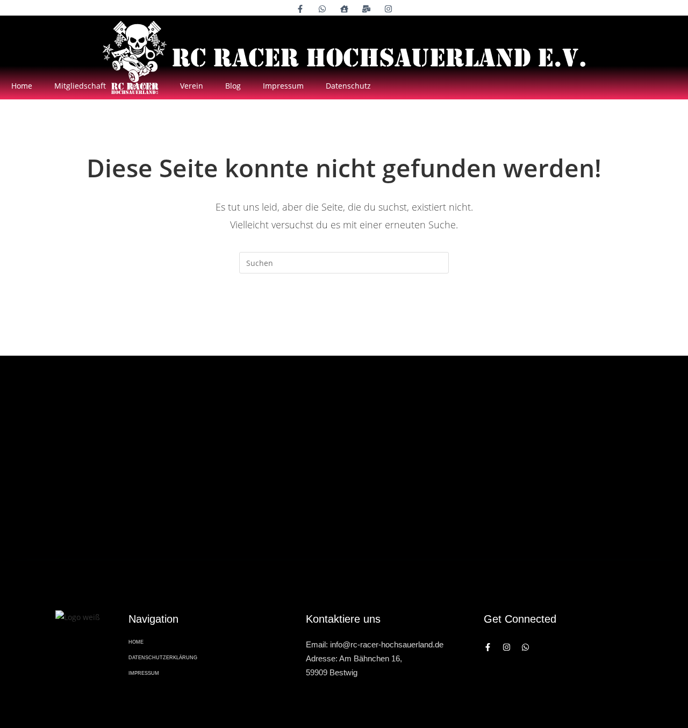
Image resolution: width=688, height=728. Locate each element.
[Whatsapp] (525, 647)
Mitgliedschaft (80, 86)
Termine (143, 86)
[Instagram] (507, 647)
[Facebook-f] (488, 647)
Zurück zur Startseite (344, 317)
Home (21, 86)
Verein (191, 86)
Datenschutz (348, 86)
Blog (233, 86)
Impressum (283, 86)
